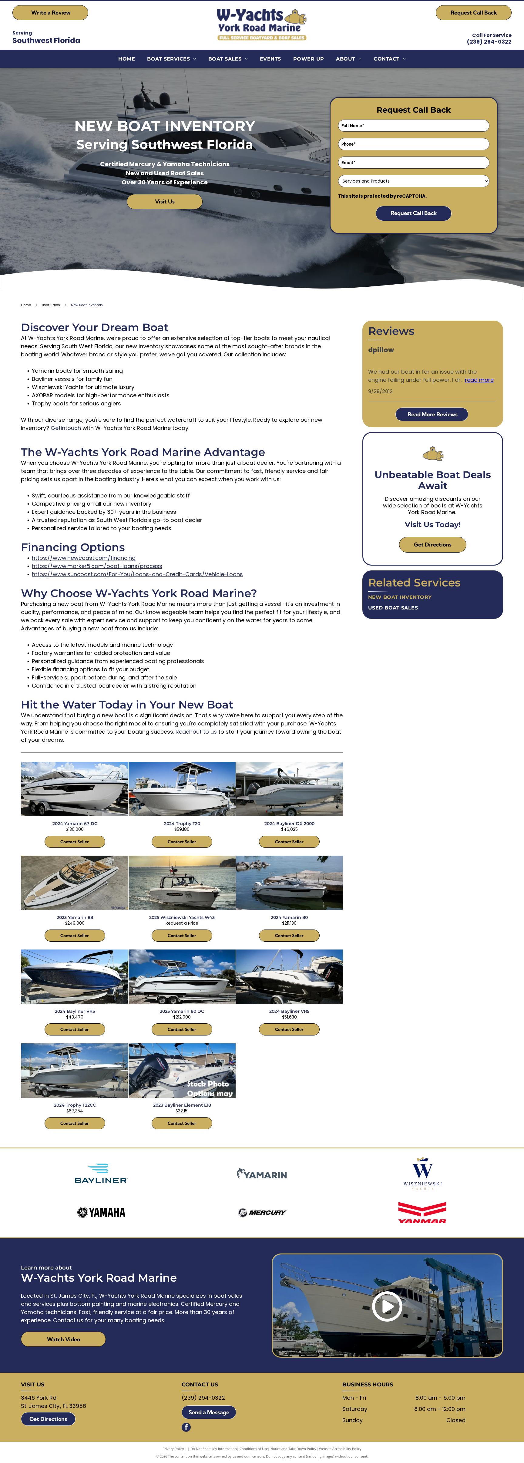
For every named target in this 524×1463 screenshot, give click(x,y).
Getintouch (66, 428)
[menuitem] (126, 59)
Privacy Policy (173, 1448)
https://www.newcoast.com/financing (84, 558)
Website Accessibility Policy (340, 1448)
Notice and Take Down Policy (293, 1448)
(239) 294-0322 (489, 41)
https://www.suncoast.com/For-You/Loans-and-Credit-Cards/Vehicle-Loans (137, 574)
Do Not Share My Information (213, 1448)
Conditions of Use (254, 1448)
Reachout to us (196, 731)
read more (479, 380)
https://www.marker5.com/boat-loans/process (97, 566)
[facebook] (186, 1428)
